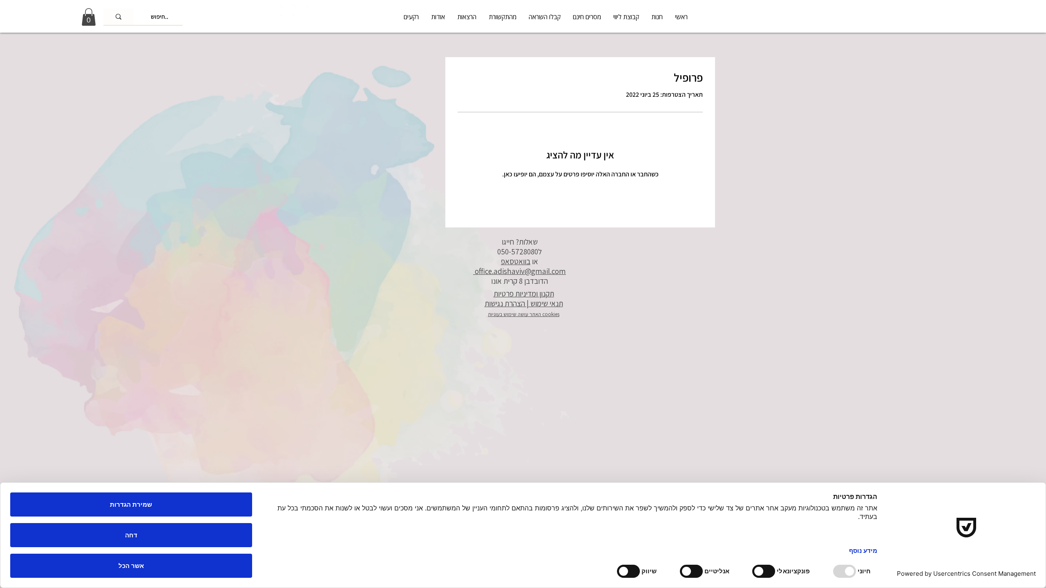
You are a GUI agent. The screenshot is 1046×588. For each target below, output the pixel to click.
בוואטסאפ (515, 261)
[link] (88, 17)
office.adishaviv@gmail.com (519, 271)
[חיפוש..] (118, 17)
